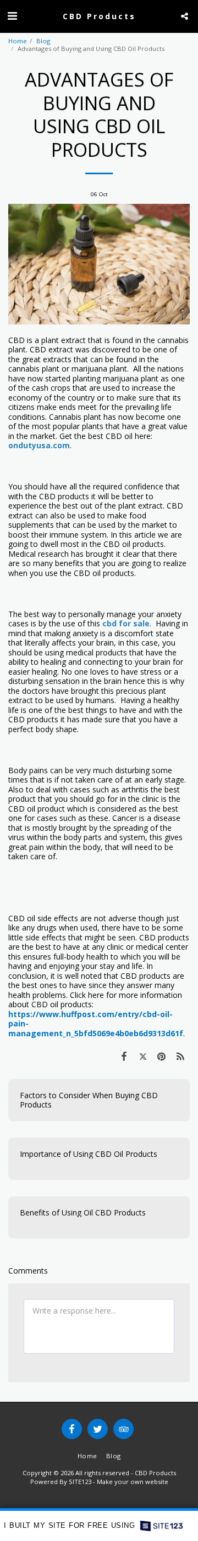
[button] (12, 15)
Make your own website (132, 1481)
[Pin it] (161, 1056)
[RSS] (180, 1056)
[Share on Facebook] (123, 1056)
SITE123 (80, 1481)
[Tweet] (142, 1056)
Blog (43, 41)
